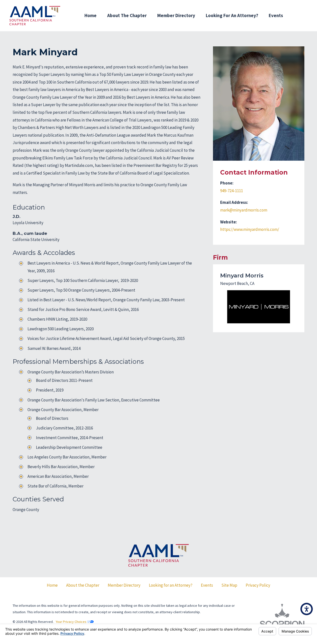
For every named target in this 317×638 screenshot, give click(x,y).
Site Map (229, 585)
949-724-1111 (231, 190)
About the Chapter (82, 585)
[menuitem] (90, 15)
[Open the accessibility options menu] (306, 609)
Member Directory (176, 15)
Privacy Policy (258, 585)
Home (90, 15)
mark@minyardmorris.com (243, 210)
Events (276, 15)
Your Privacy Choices (71, 621)
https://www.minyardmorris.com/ (249, 229)
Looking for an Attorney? (232, 15)
